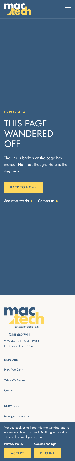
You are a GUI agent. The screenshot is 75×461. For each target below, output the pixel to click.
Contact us (46, 200)
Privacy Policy (13, 444)
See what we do (16, 200)
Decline (47, 453)
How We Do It (13, 369)
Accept (17, 453)
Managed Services (16, 416)
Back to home (23, 187)
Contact (9, 390)
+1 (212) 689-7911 (17, 334)
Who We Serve (14, 380)
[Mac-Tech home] (17, 9)
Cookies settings (45, 444)
